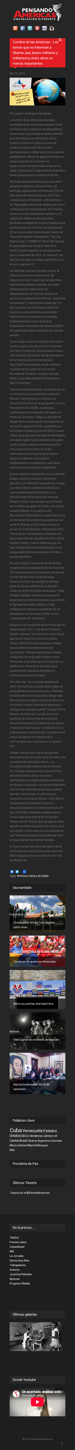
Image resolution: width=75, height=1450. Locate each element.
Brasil (23, 1140)
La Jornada (16, 1255)
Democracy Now (19, 1260)
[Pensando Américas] (37, 12)
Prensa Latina (18, 1242)
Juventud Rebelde (21, 1274)
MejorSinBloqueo (37, 1145)
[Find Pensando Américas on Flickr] (45, 28)
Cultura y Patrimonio (22, 995)
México (14, 1145)
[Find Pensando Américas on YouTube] (37, 28)
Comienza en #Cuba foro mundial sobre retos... (34, 925)
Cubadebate (17, 1246)
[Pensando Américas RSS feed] (15, 28)
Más (12, 1149)
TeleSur (14, 1237)
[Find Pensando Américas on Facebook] (23, 28)
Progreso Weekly (20, 1283)
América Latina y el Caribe (33, 875)
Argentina (44, 1140)
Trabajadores (18, 1265)
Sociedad (15, 1076)
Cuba (16, 1130)
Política (14, 953)
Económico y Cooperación (25, 914)
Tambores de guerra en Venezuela (34, 961)
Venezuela (32, 1130)
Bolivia (23, 1145)
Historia (14, 1031)
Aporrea (15, 1278)
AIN (12, 1251)
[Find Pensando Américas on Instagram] (52, 28)
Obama (32, 1140)
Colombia (56, 1140)
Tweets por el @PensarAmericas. (30, 1192)
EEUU (25, 1136)
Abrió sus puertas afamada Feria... (34, 1003)
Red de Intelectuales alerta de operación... (31, 1087)
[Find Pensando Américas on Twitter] (30, 28)
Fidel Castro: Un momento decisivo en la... (36, 1042)
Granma (14, 1269)
